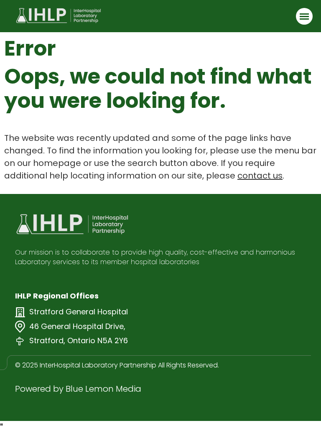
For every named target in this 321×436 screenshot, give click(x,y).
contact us (260, 175)
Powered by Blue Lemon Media (78, 389)
